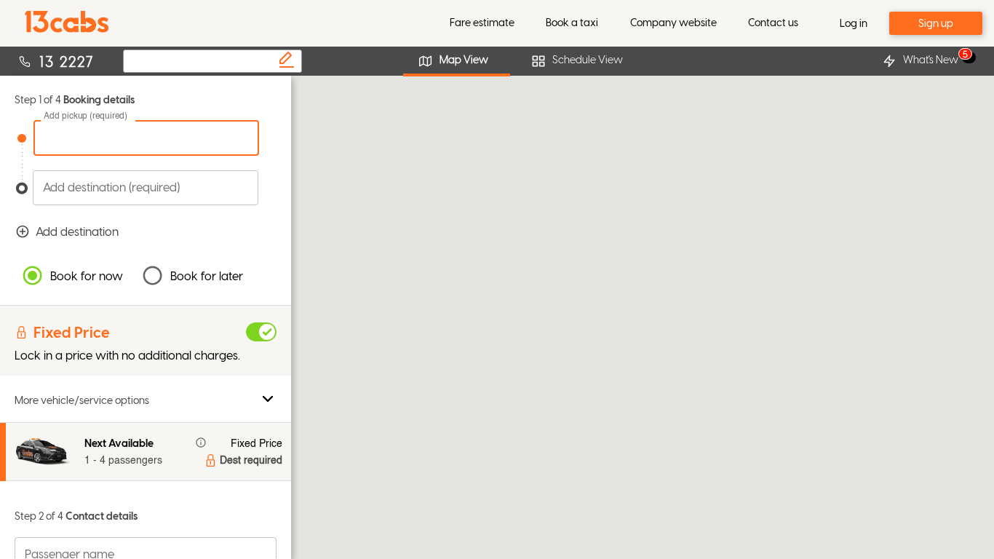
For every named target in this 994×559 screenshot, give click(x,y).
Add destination (77, 231)
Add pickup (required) (85, 116)
